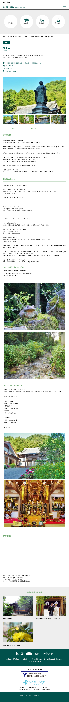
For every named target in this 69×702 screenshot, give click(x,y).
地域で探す (17, 659)
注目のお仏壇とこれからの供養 (11, 645)
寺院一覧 (32, 659)
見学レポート (34, 129)
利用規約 (59, 659)
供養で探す (25, 659)
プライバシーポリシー (35, 661)
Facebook (9, 68)
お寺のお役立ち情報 (49, 659)
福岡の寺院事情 (7, 619)
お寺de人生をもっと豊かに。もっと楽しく (48, 619)
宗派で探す (9, 659)
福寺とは (39, 659)
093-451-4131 (10, 66)
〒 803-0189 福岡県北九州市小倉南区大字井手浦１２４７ (23, 63)
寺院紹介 (13, 129)
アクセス (56, 129)
